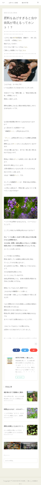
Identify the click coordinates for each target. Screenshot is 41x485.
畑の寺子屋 (25, 2)
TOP (3, 2)
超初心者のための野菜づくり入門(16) (28, 338)
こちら (19, 40)
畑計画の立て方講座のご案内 (13, 392)
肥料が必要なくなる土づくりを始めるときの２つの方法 (22, 426)
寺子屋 (15, 38)
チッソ (12, 131)
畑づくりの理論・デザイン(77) (11, 338)
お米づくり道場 (13, 2)
